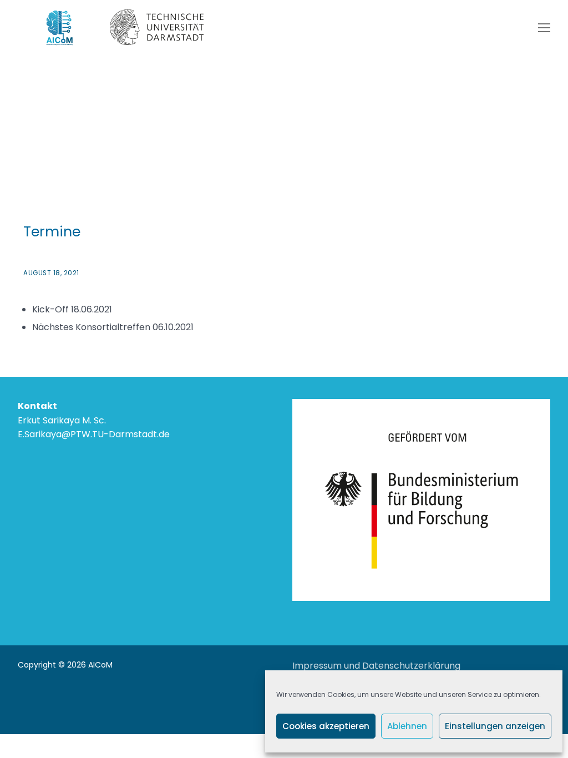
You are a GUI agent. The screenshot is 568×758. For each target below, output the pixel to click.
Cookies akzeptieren (325, 726)
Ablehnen (407, 726)
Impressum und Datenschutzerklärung (376, 665)
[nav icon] (544, 27)
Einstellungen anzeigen (495, 726)
